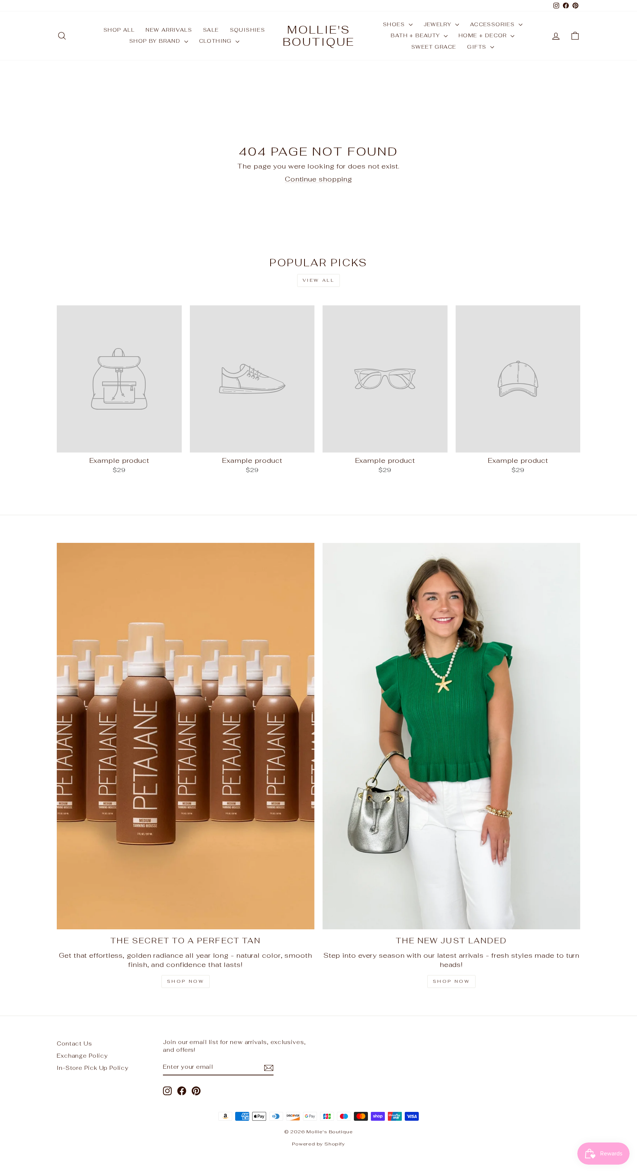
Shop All (119, 30)
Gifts (477, 47)
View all (319, 280)
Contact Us (74, 1043)
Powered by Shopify (318, 1144)
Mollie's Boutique (319, 35)
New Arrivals (169, 30)
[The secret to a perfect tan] (185, 736)
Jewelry (438, 24)
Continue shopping (318, 179)
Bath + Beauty (416, 35)
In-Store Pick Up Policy (93, 1067)
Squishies (247, 30)
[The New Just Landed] (451, 736)
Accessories (493, 24)
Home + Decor (484, 35)
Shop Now (186, 981)
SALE (211, 30)
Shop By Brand (155, 41)
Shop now (451, 981)
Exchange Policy (82, 1055)
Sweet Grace (433, 47)
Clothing (216, 41)
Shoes (395, 24)
